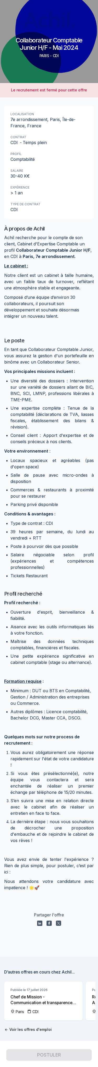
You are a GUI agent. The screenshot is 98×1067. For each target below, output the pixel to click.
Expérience (20, 187)
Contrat (18, 137)
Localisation (22, 114)
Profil (16, 154)
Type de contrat (25, 204)
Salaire (16, 171)
